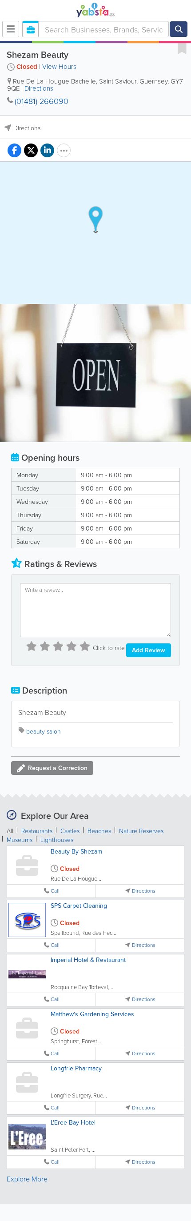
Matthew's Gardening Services (92, 1014)
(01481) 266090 (41, 101)
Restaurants (36, 830)
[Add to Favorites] (182, 48)
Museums (19, 839)
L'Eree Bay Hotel (73, 1122)
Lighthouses (56, 839)
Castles (70, 830)
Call (55, 891)
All (10, 830)
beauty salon (43, 731)
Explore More (27, 1179)
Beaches (99, 830)
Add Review (148, 650)
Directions (38, 88)
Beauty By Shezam (76, 851)
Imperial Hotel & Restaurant (88, 959)
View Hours (59, 66)
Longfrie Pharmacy (76, 1068)
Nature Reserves (141, 830)
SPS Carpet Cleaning (79, 905)
